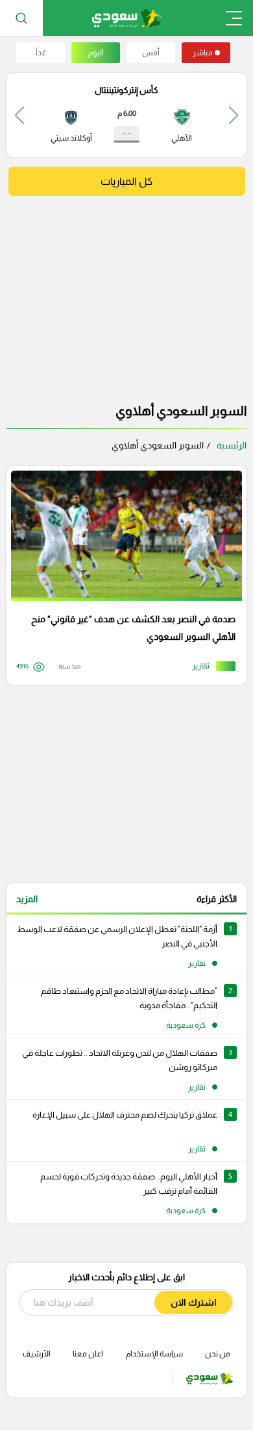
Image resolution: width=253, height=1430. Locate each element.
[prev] (234, 115)
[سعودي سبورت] (127, 18)
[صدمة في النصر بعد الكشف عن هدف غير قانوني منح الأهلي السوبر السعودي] (122, 575)
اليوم (96, 52)
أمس (151, 52)
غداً (41, 52)
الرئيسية (232, 445)
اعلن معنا (88, 1353)
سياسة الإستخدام (154, 1353)
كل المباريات (126, 181)
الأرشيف (37, 1353)
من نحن (217, 1353)
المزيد (27, 899)
